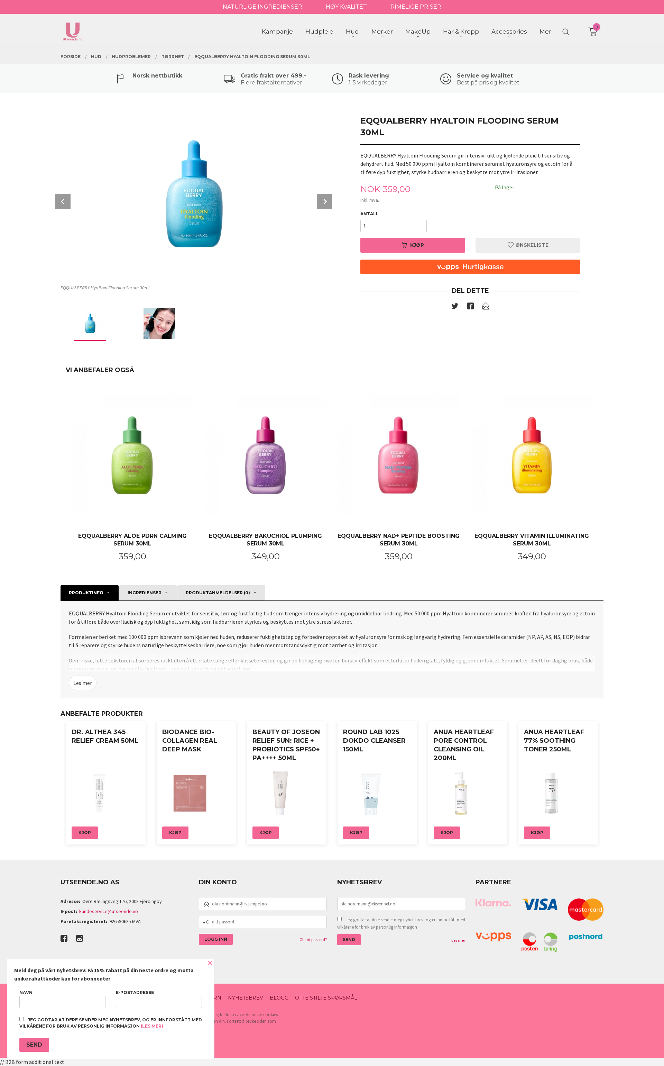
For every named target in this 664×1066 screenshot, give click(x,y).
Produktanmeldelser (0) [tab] (218, 592)
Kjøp (417, 245)
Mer (545, 31)
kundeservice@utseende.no (108, 911)
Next (324, 201)
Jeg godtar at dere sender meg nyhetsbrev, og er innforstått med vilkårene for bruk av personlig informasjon (401, 923)
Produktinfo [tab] (86, 592)
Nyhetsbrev (245, 998)
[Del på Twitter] (455, 307)
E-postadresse (135, 992)
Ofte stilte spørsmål (326, 998)
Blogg (279, 998)
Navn (26, 992)
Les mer (82, 682)
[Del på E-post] (486, 307)
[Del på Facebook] (470, 307)
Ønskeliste (531, 245)
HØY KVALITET (346, 6)
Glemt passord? (313, 939)
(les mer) (152, 1026)
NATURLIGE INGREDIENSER (262, 6)
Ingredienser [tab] (145, 592)
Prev (63, 201)
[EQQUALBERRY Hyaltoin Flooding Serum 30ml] (194, 194)
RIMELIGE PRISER (415, 6)
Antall (369, 213)
